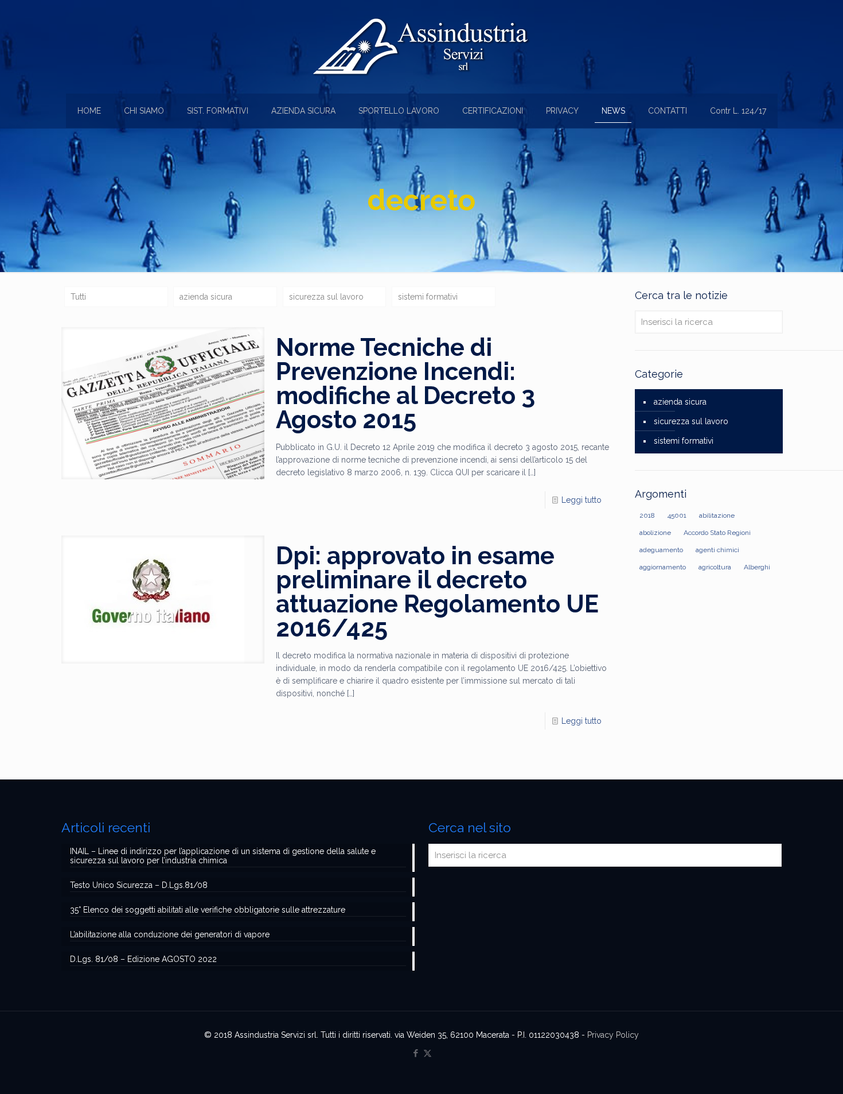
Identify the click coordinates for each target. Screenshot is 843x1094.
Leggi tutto (581, 500)
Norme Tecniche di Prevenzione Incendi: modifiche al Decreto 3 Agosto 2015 (405, 383)
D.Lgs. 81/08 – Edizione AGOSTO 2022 (143, 959)
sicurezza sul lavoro (326, 296)
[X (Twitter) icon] (427, 1053)
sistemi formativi (428, 296)
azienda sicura (205, 296)
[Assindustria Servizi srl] (421, 47)
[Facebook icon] (415, 1053)
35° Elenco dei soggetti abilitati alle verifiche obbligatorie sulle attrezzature (207, 909)
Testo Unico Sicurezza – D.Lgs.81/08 (139, 885)
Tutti (78, 296)
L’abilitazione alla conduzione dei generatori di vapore (170, 934)
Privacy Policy (613, 1034)
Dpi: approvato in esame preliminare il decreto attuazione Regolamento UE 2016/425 (437, 592)
